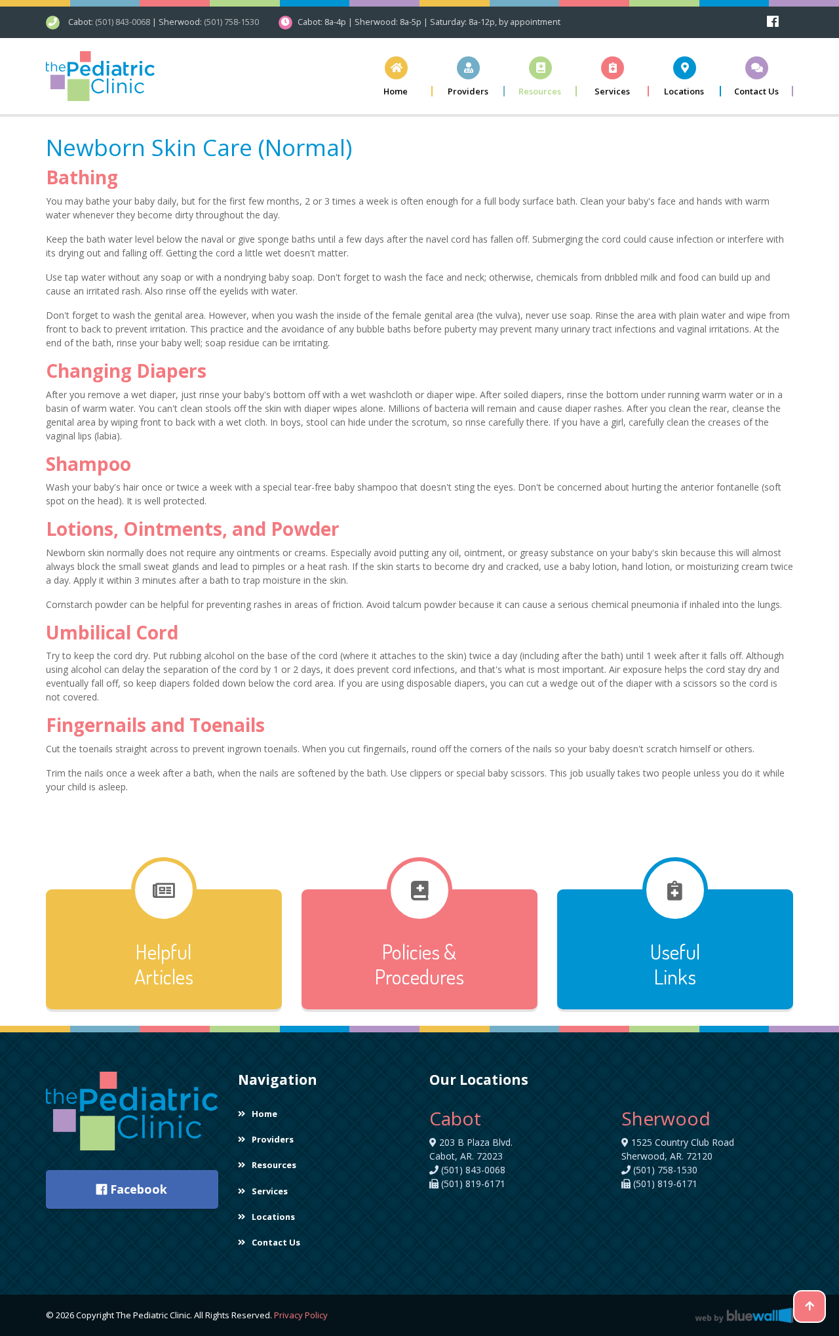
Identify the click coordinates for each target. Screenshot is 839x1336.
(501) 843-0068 (122, 22)
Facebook (137, 1189)
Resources (274, 1165)
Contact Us (276, 1242)
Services (270, 1191)
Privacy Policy (301, 1315)
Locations (273, 1217)
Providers (273, 1139)
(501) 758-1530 (231, 22)
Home (264, 1114)
